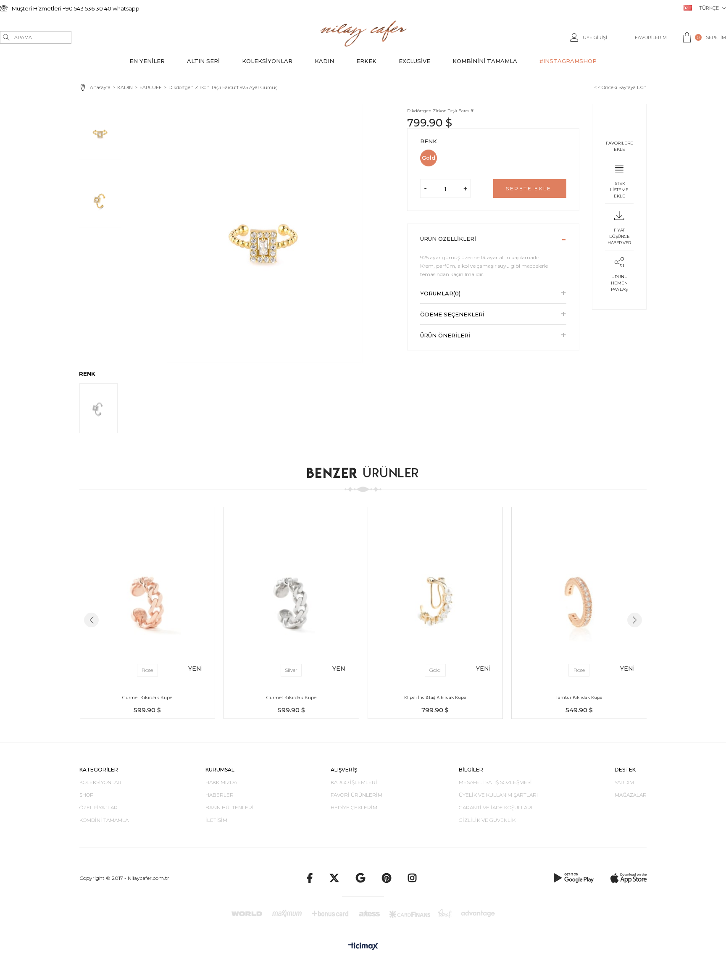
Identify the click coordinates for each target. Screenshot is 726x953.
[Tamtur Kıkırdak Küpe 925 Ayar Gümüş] (579, 596)
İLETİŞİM (216, 820)
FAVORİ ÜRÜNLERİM (356, 795)
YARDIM (624, 782)
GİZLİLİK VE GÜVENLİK (487, 820)
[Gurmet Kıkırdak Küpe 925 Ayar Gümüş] (147, 596)
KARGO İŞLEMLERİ (354, 782)
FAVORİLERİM (651, 37)
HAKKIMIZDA (221, 782)
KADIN (324, 61)
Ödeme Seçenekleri (452, 314)
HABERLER (219, 795)
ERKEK (366, 61)
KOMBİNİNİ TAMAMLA (484, 61)
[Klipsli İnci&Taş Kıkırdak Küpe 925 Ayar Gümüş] (435, 596)
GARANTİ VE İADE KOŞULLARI (495, 807)
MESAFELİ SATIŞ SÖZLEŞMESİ (495, 782)
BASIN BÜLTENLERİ (229, 807)
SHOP (86, 795)
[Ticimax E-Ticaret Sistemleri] (363, 946)
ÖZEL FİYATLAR (98, 807)
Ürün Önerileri (445, 335)
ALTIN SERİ (203, 61)
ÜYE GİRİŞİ (595, 37)
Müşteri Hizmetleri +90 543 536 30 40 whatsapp (75, 8)
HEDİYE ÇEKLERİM (354, 807)
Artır (465, 188)
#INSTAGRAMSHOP (568, 61)
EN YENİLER (147, 61)
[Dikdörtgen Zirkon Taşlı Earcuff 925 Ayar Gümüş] (98, 408)
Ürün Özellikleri (448, 238)
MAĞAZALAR (631, 795)
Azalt (425, 188)
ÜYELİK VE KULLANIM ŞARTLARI (498, 795)
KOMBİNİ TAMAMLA (104, 820)
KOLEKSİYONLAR (267, 61)
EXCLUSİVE (414, 61)
